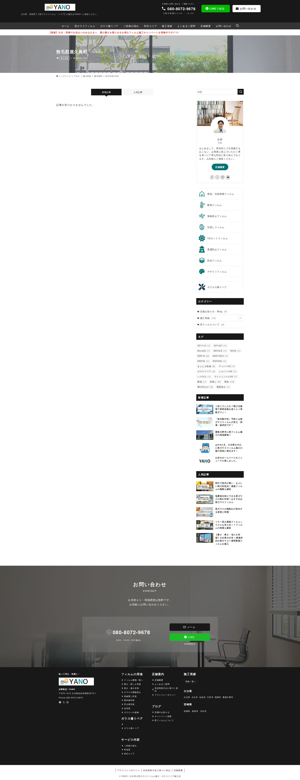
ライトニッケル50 (225, 376)
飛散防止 (223, 386)
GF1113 (204, 345)
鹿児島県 (65, 58)
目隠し (215, 381)
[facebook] (212, 177)
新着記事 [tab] (106, 92)
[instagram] (223, 177)
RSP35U (219, 361)
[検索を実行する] (241, 92)
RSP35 (203, 361)
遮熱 (229, 381)
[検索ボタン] (237, 25)
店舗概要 (220, 167)
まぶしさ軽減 (206, 366)
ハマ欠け (204, 376)
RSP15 (203, 355)
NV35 (235, 350)
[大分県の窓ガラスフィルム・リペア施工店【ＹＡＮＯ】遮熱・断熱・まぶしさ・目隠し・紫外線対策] (60, 7)
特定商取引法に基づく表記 (156, 770)
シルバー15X (228, 371)
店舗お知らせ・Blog (213, 311)
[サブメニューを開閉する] (240, 318)
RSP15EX (220, 355)
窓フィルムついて (212, 324)
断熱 (202, 381)
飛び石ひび (205, 386)
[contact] (228, 177)
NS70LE (220, 350)
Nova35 (204, 350)
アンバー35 (227, 366)
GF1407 (220, 345)
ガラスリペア (206, 371)
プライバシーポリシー (128, 770)
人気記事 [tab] (138, 92)
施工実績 (208, 318)
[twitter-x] (217, 177)
